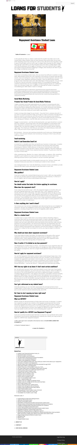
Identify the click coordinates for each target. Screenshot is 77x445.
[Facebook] (5, 444)
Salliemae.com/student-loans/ (25, 400)
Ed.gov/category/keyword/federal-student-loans (29, 415)
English (9, 0)
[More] (72, 444)
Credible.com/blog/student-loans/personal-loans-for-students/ (33, 405)
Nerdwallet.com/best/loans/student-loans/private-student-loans (33, 402)
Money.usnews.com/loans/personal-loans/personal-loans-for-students (35, 404)
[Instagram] (43, 444)
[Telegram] (53, 444)
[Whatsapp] (33, 444)
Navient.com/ (21, 417)
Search (72, 3)
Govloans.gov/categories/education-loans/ (28, 406)
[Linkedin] (24, 444)
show (29, 54)
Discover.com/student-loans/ (25, 401)
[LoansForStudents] (38, 8)
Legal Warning (61, 437)
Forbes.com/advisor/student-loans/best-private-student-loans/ (33, 408)
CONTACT (18, 425)
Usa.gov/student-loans (23, 419)
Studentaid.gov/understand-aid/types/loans (28, 398)
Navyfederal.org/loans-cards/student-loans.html (29, 409)
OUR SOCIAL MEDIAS (22, 428)
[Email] (62, 444)
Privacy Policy (61, 440)
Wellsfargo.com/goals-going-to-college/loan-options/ (31, 411)
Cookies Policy (61, 443)
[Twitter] (14, 444)
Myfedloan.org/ (21, 416)
